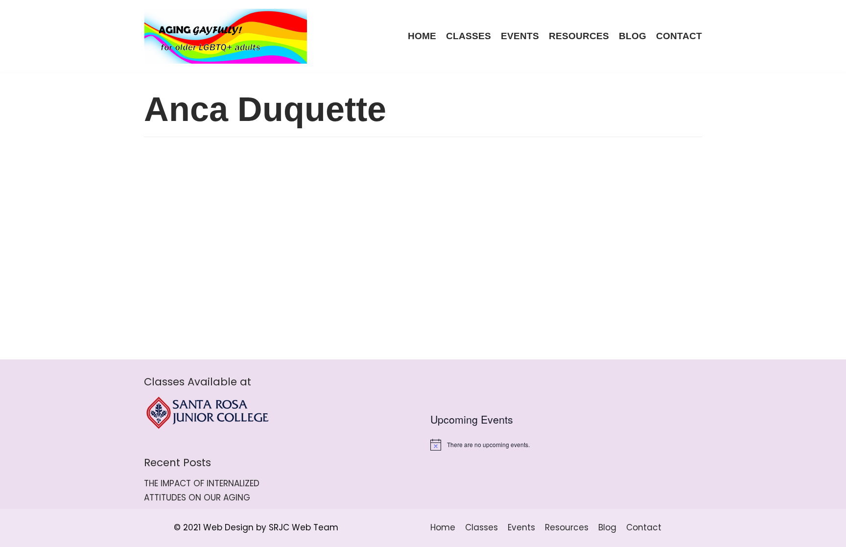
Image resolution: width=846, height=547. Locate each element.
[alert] (566, 445)
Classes (468, 36)
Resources (579, 36)
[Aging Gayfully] (225, 36)
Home (422, 36)
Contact (679, 36)
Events (520, 36)
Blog (632, 36)
